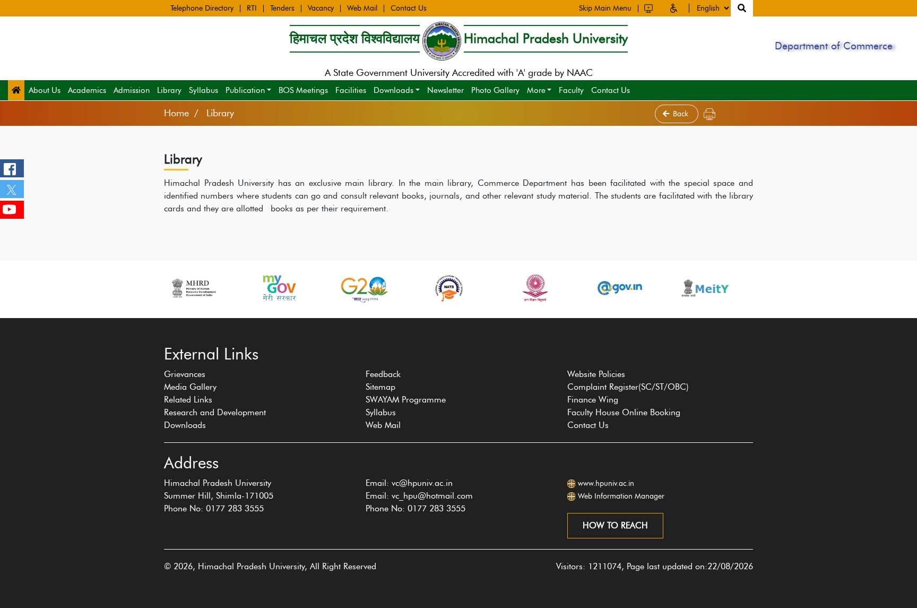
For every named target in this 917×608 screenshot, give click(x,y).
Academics (87, 90)
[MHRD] (193, 288)
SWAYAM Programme (406, 400)
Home (176, 113)
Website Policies (596, 374)
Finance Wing (592, 400)
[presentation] (158, 323)
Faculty (571, 90)
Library (169, 90)
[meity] (705, 288)
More (536, 90)
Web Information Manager (621, 496)
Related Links (188, 400)
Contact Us (409, 8)
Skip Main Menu (605, 8)
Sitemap (380, 387)
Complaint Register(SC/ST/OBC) (628, 387)
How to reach (615, 525)
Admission (132, 90)
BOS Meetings (303, 90)
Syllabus (203, 90)
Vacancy (321, 8)
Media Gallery (190, 387)
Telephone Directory (201, 8)
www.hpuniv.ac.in (606, 483)
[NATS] (449, 288)
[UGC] (534, 288)
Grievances (184, 374)
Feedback (383, 374)
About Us (44, 90)
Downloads (393, 90)
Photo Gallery (495, 90)
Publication (245, 90)
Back (681, 113)
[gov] (620, 288)
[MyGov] (278, 288)
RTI (252, 8)
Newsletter (445, 90)
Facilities (350, 90)
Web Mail (362, 8)
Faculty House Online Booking (623, 412)
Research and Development (215, 412)
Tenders (282, 8)
